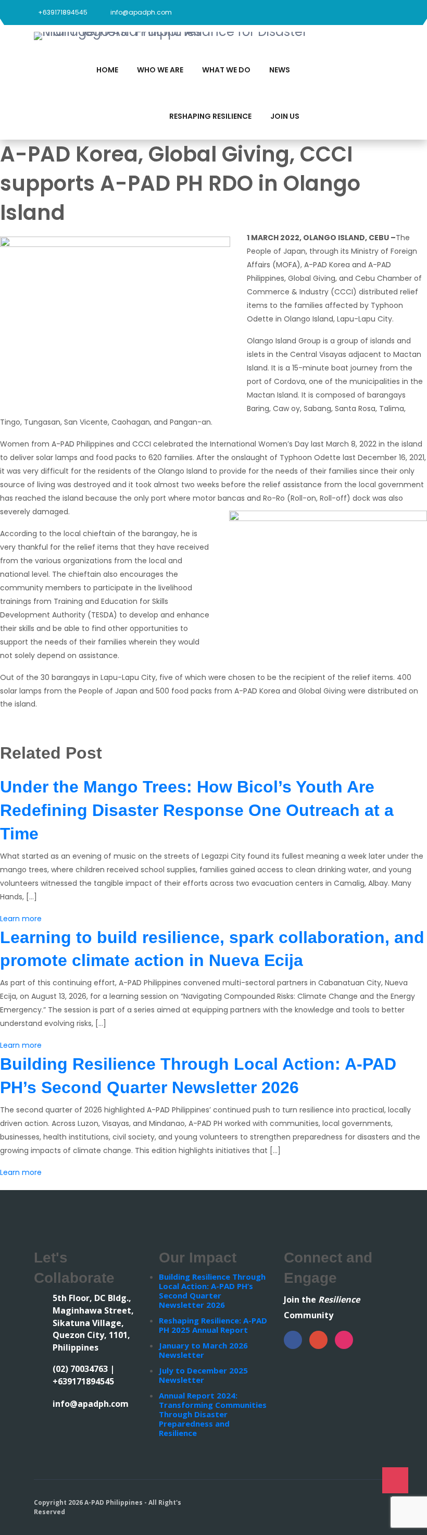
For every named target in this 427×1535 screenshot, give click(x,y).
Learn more (21, 918)
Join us (284, 116)
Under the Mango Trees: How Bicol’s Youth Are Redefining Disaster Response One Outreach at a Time (197, 810)
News (279, 70)
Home (107, 70)
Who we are (160, 70)
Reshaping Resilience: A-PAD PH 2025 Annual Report (213, 1325)
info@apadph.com (141, 12)
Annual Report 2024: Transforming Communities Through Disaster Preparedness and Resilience (213, 1414)
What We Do (226, 70)
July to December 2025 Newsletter (203, 1375)
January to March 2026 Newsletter (203, 1350)
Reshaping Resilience (210, 116)
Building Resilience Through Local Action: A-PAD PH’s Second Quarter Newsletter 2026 (212, 1290)
